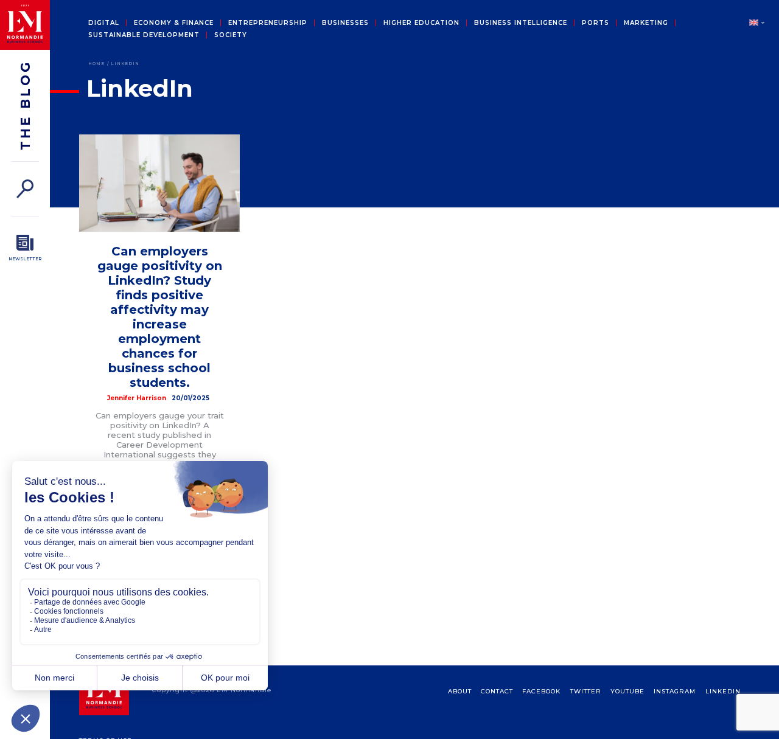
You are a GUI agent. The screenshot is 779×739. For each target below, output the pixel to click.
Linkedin (723, 691)
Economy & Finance (174, 23)
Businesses (345, 23)
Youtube (627, 691)
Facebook (541, 691)
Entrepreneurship (267, 23)
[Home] (25, 25)
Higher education (421, 23)
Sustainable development (144, 35)
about (460, 691)
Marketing (646, 23)
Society (230, 35)
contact (497, 691)
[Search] (25, 189)
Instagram (675, 691)
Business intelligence (520, 23)
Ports (595, 23)
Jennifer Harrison (136, 398)
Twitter (585, 691)
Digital (103, 23)
